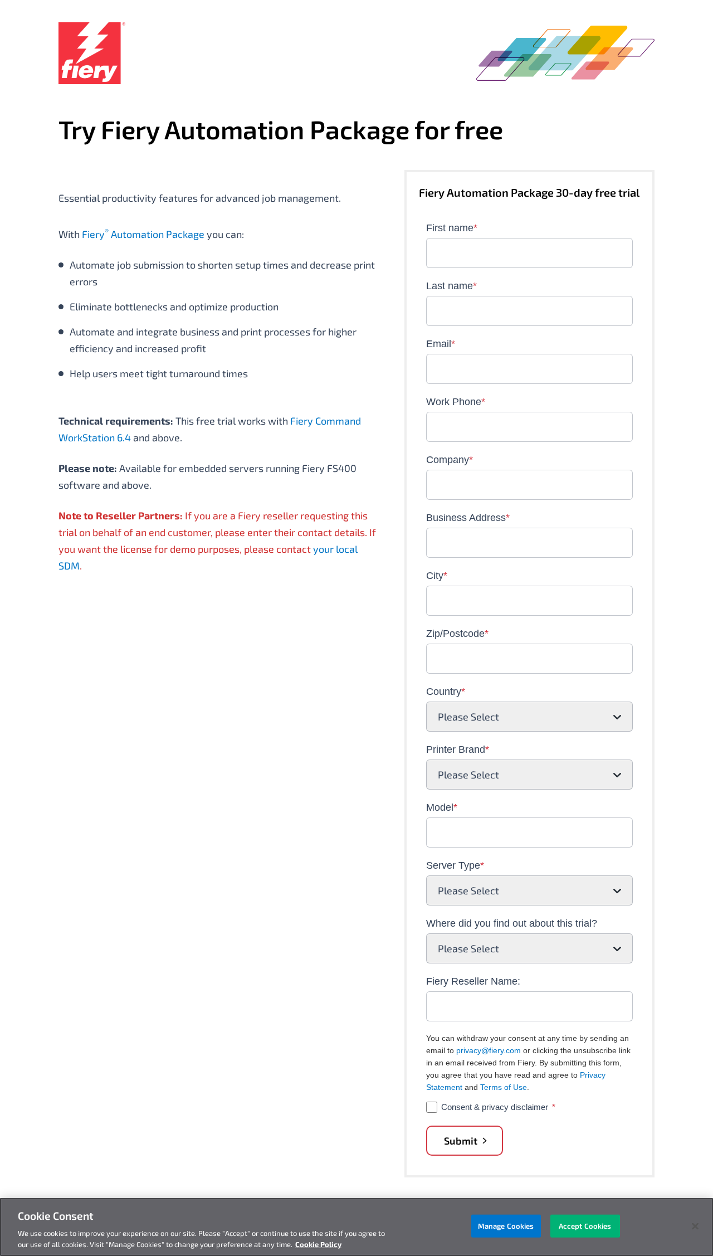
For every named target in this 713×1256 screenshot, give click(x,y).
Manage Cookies (506, 1225)
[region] (356, 1227)
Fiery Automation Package (143, 234)
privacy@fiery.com (488, 1050)
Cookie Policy (318, 1244)
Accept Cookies (585, 1225)
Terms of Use (503, 1087)
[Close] (695, 1226)
